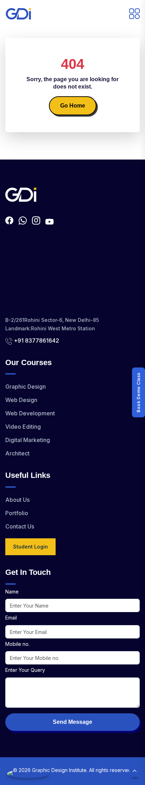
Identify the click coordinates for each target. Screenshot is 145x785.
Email (11, 618)
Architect (17, 453)
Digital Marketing (27, 439)
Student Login (30, 547)
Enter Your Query (25, 670)
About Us (17, 499)
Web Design (21, 399)
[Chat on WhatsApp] (28, 773)
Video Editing (23, 426)
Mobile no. (17, 644)
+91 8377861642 (36, 340)
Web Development (30, 413)
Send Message (72, 722)
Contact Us (19, 526)
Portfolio (16, 513)
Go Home (72, 106)
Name (12, 592)
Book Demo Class (138, 392)
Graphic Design (25, 386)
